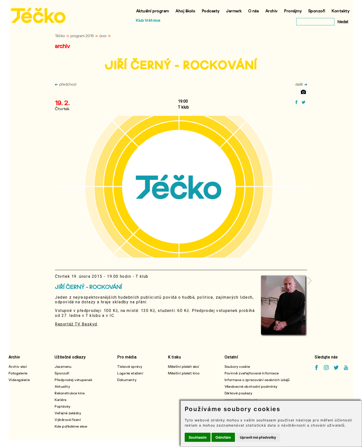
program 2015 (82, 35)
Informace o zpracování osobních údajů (257, 380)
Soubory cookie (237, 366)
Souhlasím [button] (198, 437)
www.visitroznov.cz (241, 400)
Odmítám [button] (223, 437)
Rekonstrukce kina (69, 393)
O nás (253, 10)
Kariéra (60, 400)
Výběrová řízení (68, 419)
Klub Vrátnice (148, 20)
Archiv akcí (18, 366)
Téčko (60, 35)
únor (103, 35)
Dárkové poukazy (238, 393)
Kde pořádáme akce (71, 426)
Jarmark (234, 10)
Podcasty (211, 10)
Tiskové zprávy (129, 366)
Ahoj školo (185, 10)
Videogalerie (19, 380)
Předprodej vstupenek (73, 380)
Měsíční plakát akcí (183, 366)
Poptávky (62, 406)
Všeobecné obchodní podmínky (251, 386)
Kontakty (340, 10)
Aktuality (62, 386)
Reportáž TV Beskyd (76, 324)
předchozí (67, 84)
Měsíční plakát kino (183, 373)
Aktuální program (152, 10)
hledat (343, 21)
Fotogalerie (18, 373)
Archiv (271, 10)
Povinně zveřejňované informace (252, 373)
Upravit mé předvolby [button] (258, 437)
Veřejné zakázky (68, 413)
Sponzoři (316, 10)
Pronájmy (293, 10)
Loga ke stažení (130, 373)
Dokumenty (126, 380)
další (299, 84)
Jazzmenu (63, 366)
